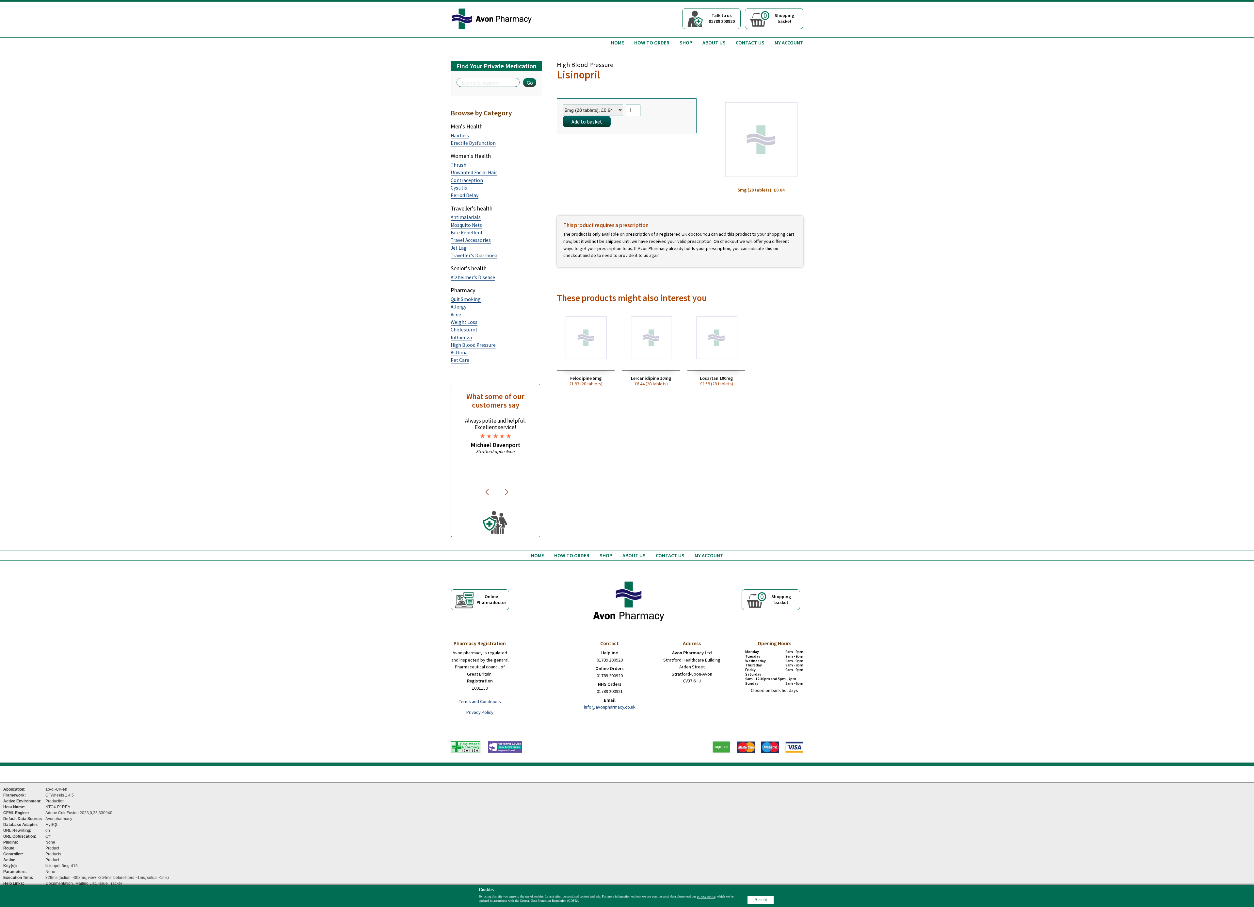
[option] (495, 436)
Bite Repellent (467, 232)
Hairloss (460, 135)
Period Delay (464, 195)
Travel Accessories (471, 240)
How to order (651, 42)
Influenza (461, 337)
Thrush (458, 165)
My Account (789, 42)
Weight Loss (464, 322)
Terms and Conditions (480, 701)
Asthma (459, 352)
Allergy (458, 307)
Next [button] (507, 492)
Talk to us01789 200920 (722, 18)
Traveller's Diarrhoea (474, 255)
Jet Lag (459, 248)
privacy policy (706, 896)
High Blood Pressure (473, 345)
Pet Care (460, 360)
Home (617, 42)
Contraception (467, 180)
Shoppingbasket (779, 17)
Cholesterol (464, 330)
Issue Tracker (110, 883)
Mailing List (85, 883)
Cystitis (459, 188)
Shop (686, 42)
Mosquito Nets (466, 225)
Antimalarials (466, 217)
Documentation (59, 883)
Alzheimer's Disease (473, 277)
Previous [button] (488, 492)
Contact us (750, 42)
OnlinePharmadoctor (491, 599)
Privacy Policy (479, 712)
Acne (456, 314)
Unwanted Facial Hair (474, 172)
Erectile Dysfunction (473, 143)
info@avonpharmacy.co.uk (609, 707)
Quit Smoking (466, 299)
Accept (760, 899)
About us (714, 42)
